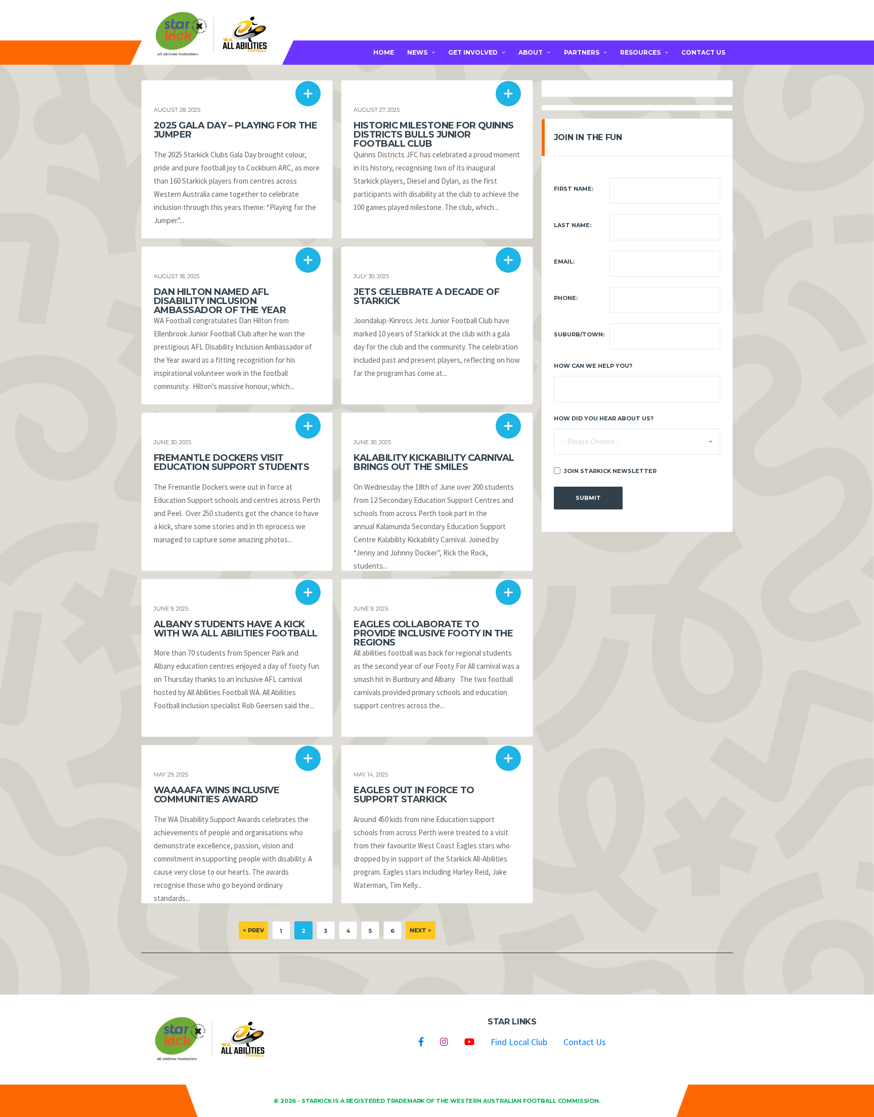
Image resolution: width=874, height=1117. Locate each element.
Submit (588, 497)
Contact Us (584, 1042)
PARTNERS (581, 52)
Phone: (566, 298)
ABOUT (530, 52)
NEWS (417, 52)
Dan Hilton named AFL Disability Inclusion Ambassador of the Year (220, 301)
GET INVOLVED (473, 52)
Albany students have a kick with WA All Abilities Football (236, 629)
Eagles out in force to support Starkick (414, 795)
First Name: (573, 188)
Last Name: (572, 225)
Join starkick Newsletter (610, 471)
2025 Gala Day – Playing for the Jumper (235, 130)
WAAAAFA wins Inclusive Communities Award (216, 795)
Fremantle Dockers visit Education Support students (231, 462)
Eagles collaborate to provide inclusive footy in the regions (433, 633)
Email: (564, 261)
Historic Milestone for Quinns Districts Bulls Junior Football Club (433, 134)
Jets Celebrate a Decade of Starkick (426, 296)
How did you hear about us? (603, 418)
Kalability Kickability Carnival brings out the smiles (434, 462)
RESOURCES (640, 52)
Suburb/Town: (579, 334)
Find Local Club (519, 1042)
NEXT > (420, 930)
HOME (383, 52)
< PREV (253, 930)
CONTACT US (703, 52)
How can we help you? (593, 365)
